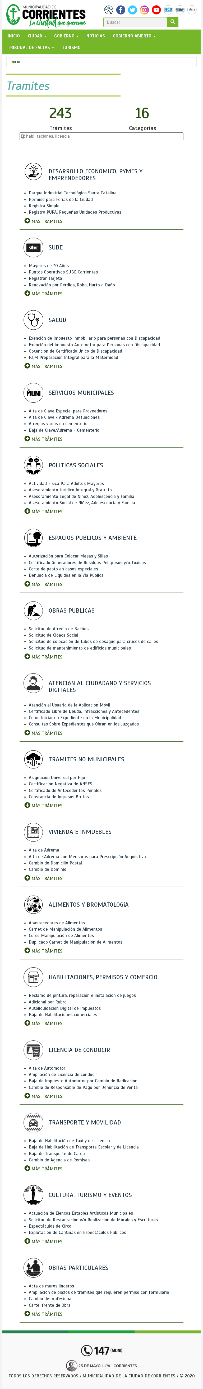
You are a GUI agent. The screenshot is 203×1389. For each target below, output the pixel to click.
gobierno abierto (133, 36)
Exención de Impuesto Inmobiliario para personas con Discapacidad (94, 338)
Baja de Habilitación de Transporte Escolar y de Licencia (84, 1147)
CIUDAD (36, 36)
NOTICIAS (95, 36)
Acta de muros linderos (51, 1286)
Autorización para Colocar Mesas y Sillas (68, 556)
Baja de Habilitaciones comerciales (63, 1014)
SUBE (56, 247)
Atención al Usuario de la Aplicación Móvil (69, 705)
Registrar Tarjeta (45, 278)
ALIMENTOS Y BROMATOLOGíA (89, 905)
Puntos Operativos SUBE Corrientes (63, 272)
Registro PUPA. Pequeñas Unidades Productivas (75, 212)
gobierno (65, 36)
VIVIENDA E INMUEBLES (80, 832)
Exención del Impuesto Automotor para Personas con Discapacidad (94, 345)
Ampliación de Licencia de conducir (63, 1074)
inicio (14, 36)
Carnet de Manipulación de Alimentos (65, 929)
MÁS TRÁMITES (46, 221)
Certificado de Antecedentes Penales (65, 790)
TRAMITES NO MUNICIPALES (86, 759)
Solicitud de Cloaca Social (53, 635)
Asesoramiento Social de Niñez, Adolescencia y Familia (82, 503)
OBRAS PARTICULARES (78, 1268)
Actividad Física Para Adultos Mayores (66, 483)
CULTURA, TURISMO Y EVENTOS (90, 1195)
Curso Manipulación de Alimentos (61, 935)
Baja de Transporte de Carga (57, 1153)
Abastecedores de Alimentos (57, 923)
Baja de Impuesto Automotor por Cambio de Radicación (83, 1081)
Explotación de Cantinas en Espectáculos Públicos (77, 1232)
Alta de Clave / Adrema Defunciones (64, 417)
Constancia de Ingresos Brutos (59, 797)
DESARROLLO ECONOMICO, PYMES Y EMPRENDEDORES (95, 174)
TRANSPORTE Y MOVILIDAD (85, 1122)
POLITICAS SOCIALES (76, 465)
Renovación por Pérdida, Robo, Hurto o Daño (72, 285)
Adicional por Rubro (48, 1002)
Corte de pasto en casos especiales (63, 569)
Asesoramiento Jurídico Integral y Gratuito (70, 490)
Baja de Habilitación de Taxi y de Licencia (69, 1140)
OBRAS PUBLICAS (72, 610)
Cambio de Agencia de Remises (59, 1160)
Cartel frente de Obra (50, 1305)
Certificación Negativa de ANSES (60, 784)
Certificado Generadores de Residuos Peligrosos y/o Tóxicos (87, 562)
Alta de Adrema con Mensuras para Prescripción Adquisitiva (87, 856)
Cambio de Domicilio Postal (55, 863)
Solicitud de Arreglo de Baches (59, 629)
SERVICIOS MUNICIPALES (81, 393)
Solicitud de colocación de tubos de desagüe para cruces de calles (93, 641)
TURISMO (71, 47)
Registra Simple (44, 206)
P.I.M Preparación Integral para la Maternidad (73, 357)
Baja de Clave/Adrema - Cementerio (64, 430)
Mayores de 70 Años (49, 265)
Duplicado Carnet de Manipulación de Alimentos (75, 942)
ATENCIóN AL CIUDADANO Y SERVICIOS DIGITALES (100, 686)
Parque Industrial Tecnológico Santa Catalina (73, 193)
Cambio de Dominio (47, 869)
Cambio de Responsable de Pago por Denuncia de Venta (83, 1087)
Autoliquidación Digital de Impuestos (65, 1008)
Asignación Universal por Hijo (57, 777)
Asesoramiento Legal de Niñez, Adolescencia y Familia (81, 496)
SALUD (57, 320)
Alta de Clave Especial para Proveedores (68, 411)
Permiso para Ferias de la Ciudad (61, 199)
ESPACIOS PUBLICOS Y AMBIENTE (93, 538)
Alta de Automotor (47, 1068)
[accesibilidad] (108, 10)
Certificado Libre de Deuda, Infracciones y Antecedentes (84, 711)
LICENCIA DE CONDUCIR (79, 1050)
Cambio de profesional (50, 1298)
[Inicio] (48, 15)
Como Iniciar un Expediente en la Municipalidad (75, 717)
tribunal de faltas (29, 47)
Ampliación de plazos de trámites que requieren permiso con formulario (99, 1292)
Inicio (15, 62)
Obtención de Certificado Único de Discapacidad (75, 351)
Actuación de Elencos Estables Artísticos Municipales (81, 1213)
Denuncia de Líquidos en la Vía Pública (66, 575)
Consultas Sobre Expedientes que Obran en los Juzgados (84, 724)
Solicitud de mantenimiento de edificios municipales (80, 648)
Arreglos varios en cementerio (58, 423)
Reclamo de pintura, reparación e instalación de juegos (82, 995)
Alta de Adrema (44, 850)
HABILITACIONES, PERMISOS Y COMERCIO (103, 977)
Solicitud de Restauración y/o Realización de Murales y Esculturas (93, 1220)
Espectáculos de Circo (50, 1226)
